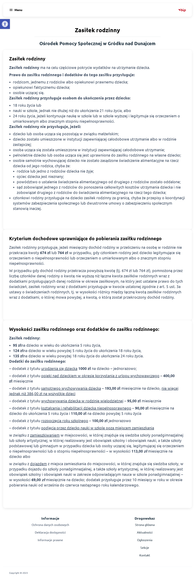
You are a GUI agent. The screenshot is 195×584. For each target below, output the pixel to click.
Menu (18, 10)
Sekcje (144, 547)
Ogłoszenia (144, 540)
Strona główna (145, 524)
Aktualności (145, 532)
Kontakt (144, 555)
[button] (5, 24)
